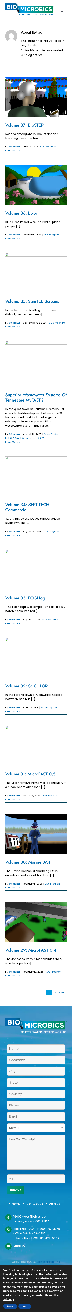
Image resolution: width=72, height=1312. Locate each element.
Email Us (19, 1246)
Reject (25, 1306)
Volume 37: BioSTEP (24, 125)
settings (8, 1299)
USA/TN (41, 438)
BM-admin (15, 146)
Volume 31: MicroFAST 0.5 (30, 774)
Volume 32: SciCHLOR (26, 686)
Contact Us (34, 1204)
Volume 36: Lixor (21, 213)
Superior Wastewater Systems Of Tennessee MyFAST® (36, 397)
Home (16, 1204)
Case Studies (51, 434)
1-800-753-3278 (48, 1229)
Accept (10, 1306)
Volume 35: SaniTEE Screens (32, 301)
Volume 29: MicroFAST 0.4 (30, 950)
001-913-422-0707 (46, 1238)
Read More (11, 150)
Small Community (25, 438)
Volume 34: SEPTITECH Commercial (27, 507)
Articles (54, 1204)
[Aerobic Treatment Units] (29, 5)
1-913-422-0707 (34, 1233)
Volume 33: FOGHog (25, 598)
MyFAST (9, 438)
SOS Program (48, 146)
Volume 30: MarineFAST (28, 862)
